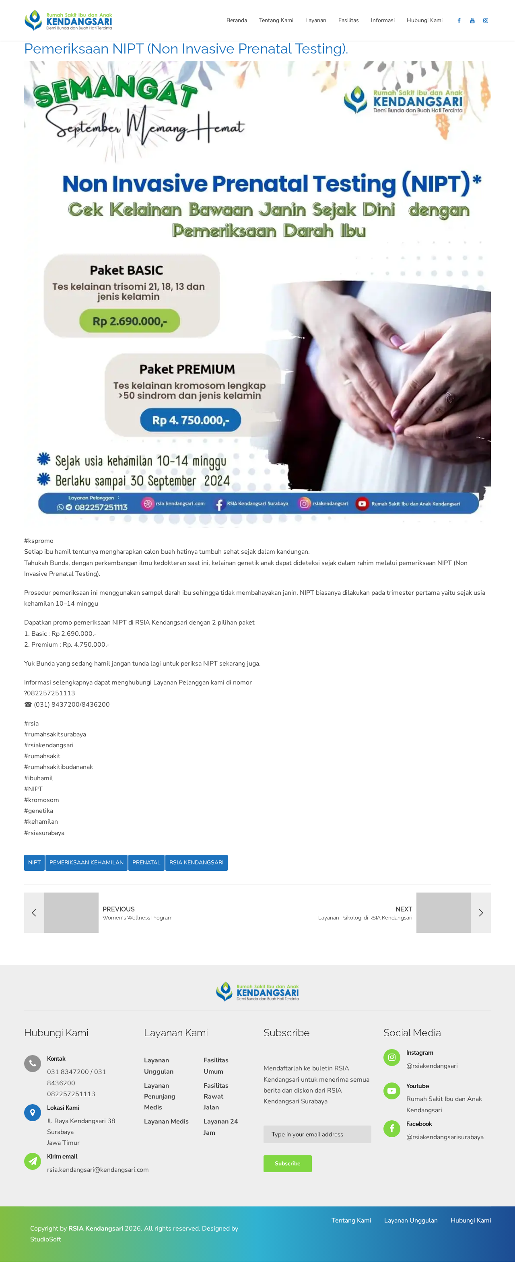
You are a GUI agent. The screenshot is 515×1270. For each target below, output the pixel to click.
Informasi (383, 20)
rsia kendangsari (196, 862)
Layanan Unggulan (158, 1066)
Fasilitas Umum (216, 1066)
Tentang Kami (276, 20)
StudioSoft (45, 1239)
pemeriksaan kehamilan (86, 862)
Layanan (315, 20)
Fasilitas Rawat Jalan (216, 1096)
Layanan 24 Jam (221, 1127)
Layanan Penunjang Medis (159, 1096)
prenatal (146, 862)
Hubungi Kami (425, 20)
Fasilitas (348, 20)
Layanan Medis (166, 1121)
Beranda (237, 20)
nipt (34, 862)
